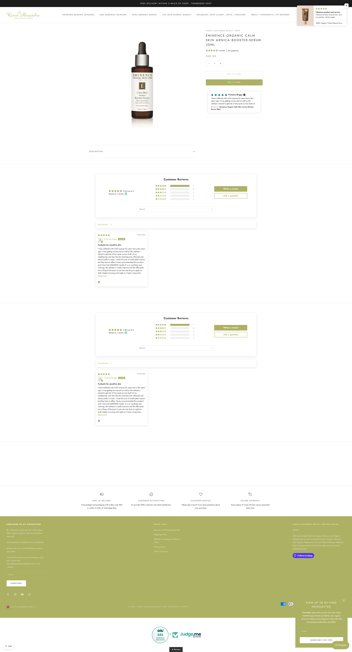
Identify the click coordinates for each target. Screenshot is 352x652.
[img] (104, 235)
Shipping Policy (160, 534)
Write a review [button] (230, 188)
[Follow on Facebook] (8, 594)
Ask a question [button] (230, 195)
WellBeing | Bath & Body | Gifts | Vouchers (221, 14)
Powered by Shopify (178, 607)
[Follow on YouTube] (22, 594)
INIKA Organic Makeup (144, 14)
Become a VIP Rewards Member (167, 530)
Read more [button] (102, 275)
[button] (212, 50)
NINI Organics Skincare (113, 14)
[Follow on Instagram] (15, 594)
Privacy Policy (159, 547)
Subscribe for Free (321, 640)
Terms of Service (161, 551)
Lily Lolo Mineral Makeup (177, 14)
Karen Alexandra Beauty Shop (223, 30)
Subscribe (16, 583)
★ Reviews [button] (176, 649)
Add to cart (234, 74)
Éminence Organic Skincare (78, 14)
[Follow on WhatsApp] (29, 594)
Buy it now (234, 82)
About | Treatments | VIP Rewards (270, 14)
